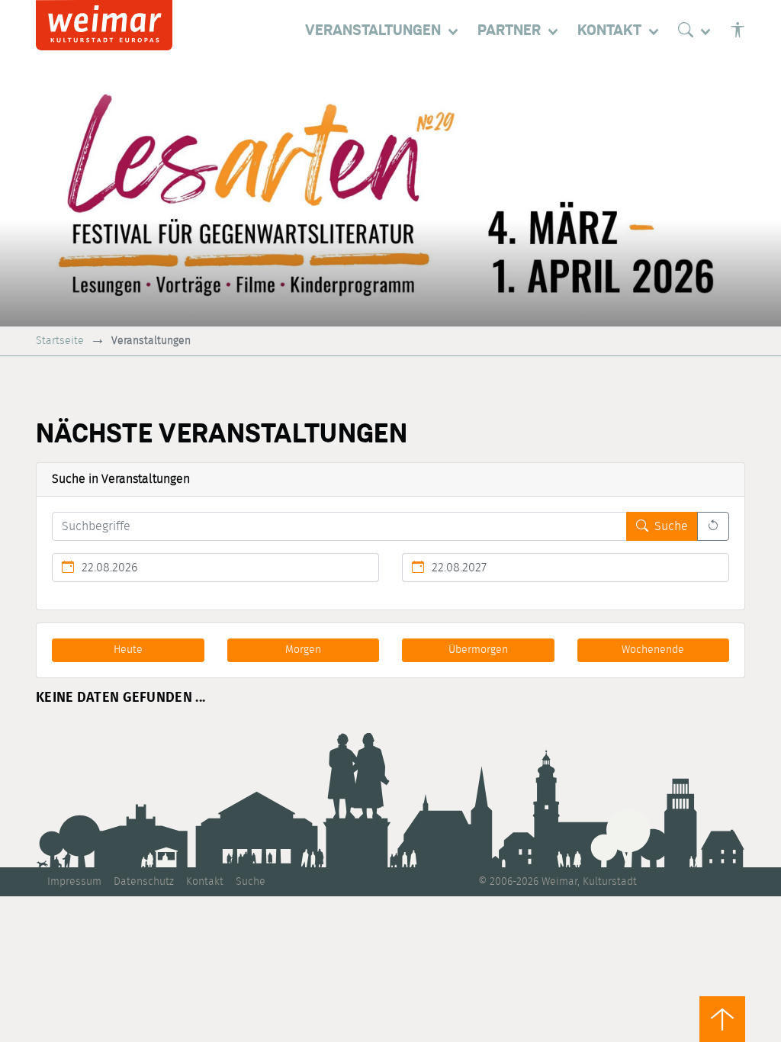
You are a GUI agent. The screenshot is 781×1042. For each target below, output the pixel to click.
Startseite (60, 340)
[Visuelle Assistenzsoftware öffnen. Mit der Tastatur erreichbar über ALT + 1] (737, 30)
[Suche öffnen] (698, 30)
